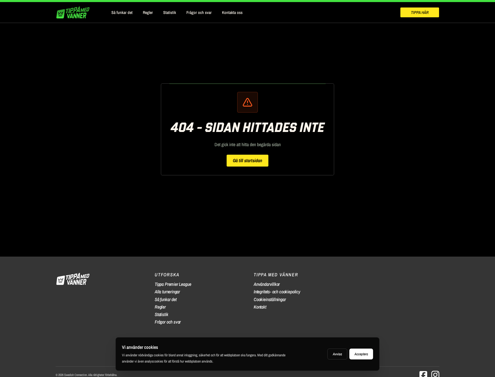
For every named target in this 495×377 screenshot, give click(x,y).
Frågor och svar (199, 12)
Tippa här (419, 12)
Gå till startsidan (247, 160)
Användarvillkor (267, 284)
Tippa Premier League (173, 284)
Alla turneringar (167, 291)
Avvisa (337, 354)
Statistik (169, 12)
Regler (148, 12)
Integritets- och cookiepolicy (277, 291)
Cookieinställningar (270, 299)
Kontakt (260, 307)
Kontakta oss (232, 12)
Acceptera (361, 354)
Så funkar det (122, 12)
